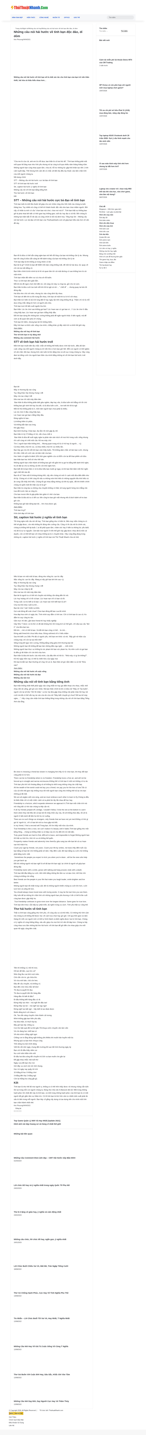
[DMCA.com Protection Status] (16, 1414)
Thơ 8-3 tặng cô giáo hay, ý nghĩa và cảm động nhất (37, 1212)
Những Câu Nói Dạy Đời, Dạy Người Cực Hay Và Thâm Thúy (41, 1401)
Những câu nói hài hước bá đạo (27, 675)
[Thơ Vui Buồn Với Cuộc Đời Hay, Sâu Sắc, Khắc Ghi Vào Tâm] (32, 1371)
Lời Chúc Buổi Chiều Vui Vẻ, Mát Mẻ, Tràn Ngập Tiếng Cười (41, 1266)
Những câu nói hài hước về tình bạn (29, 77)
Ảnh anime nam (104, 240)
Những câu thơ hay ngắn (108, 251)
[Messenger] (19, 1111)
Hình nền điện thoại (106, 223)
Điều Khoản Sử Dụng (16, 1422)
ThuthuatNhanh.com (56, 1410)
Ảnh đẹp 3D (103, 217)
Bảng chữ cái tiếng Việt (107, 254)
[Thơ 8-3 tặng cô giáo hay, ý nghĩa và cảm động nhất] (31, 1209)
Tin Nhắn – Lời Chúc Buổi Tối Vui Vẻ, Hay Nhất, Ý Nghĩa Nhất (42, 1318)
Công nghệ (44, 17)
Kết (15, 196)
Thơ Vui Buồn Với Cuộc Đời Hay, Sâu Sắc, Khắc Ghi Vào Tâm (42, 1374)
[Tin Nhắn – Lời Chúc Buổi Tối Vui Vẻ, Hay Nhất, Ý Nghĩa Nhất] (30, 1315)
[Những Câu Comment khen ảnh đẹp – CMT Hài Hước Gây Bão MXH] (31, 1155)
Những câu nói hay (35, 28)
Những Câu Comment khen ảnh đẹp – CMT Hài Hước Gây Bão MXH (44, 1158)
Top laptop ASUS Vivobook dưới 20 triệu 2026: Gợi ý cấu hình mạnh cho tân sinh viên (114, 138)
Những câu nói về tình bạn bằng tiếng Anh (30, 190)
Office (67, 17)
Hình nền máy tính (106, 226)
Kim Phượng (18, 39)
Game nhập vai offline (106, 262)
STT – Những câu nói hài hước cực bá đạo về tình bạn (35, 180)
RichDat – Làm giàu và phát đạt (110, 212)
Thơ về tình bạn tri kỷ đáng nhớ (27, 335)
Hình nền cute (104, 231)
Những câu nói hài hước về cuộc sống (30, 671)
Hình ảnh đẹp (17, 17)
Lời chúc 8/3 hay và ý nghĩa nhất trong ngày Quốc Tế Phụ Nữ (42, 1185)
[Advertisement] (51, 57)
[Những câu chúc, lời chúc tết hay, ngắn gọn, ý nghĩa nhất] (32, 1236)
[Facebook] (14, 1111)
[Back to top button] (0, 1428)
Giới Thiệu (12, 1417)
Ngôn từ (56, 17)
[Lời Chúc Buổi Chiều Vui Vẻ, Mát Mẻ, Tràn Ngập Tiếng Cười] (31, 1263)
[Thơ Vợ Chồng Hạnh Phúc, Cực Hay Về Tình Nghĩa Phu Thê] (31, 1290)
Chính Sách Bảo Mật (16, 1420)
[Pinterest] (18, 1111)
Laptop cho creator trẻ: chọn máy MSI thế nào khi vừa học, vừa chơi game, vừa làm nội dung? (115, 191)
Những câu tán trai (22, 678)
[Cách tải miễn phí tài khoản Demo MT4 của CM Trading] (111, 57)
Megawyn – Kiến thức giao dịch (110, 209)
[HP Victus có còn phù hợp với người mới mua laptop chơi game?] (111, 82)
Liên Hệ (11, 1425)
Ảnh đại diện (104, 234)
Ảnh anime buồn (105, 245)
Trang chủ (18, 28)
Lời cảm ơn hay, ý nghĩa (107, 248)
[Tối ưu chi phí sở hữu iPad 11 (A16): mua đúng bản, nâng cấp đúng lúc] (111, 107)
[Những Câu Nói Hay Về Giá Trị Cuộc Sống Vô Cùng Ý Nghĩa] (32, 1343)
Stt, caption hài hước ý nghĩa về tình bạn (30, 187)
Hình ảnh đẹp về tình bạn (24, 513)
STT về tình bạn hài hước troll (26, 184)
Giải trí (77, 17)
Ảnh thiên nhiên (104, 220)
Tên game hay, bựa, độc (107, 259)
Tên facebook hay (105, 265)
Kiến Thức (31, 17)
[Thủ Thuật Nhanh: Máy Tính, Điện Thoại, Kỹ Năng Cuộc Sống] (29, 7)
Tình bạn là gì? (20, 510)
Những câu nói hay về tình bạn (27, 331)
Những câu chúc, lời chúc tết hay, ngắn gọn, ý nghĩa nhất (40, 1239)
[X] (16, 1111)
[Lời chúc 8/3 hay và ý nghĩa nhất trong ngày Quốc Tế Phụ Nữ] (32, 1182)
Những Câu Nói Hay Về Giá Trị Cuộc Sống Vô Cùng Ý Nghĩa (41, 1346)
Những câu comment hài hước (27, 338)
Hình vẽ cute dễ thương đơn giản (110, 257)
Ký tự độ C (103, 268)
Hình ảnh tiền (103, 243)
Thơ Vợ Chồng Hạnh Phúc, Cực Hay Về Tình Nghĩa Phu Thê (41, 1293)
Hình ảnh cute (104, 229)
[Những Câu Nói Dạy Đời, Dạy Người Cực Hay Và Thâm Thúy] (31, 1398)
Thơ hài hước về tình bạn (24, 193)
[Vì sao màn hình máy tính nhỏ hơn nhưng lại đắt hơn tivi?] (111, 161)
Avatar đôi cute (104, 237)
